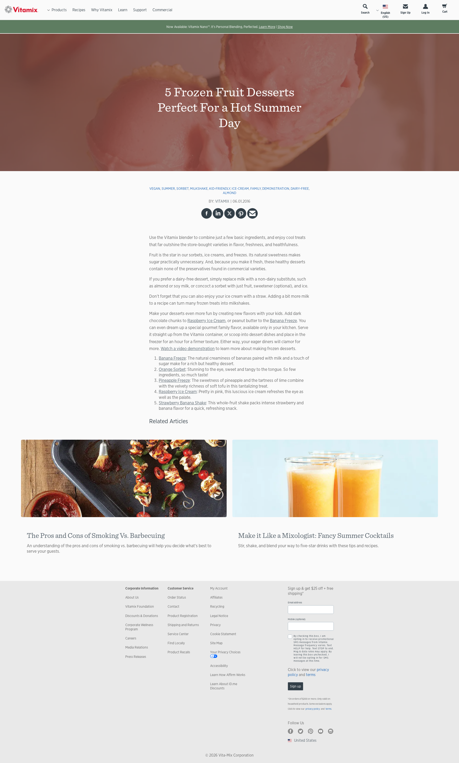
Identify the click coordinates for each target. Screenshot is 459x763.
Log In (425, 13)
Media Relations (136, 647)
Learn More (267, 27)
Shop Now (285, 27)
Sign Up (405, 13)
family (255, 188)
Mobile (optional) (297, 619)
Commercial (162, 9)
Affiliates (216, 597)
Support (140, 9)
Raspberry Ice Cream (206, 320)
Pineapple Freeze (174, 380)
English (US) (385, 15)
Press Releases (135, 657)
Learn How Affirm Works (227, 675)
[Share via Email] (252, 213)
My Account (219, 588)
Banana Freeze (283, 320)
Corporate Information (141, 588)
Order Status (177, 597)
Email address (295, 602)
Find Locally (176, 643)
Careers (130, 638)
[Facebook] (290, 731)
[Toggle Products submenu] (48, 10)
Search (365, 13)
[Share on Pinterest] (241, 213)
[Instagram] (330, 731)
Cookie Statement (223, 634)
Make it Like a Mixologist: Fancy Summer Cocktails (316, 535)
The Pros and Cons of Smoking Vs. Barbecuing (96, 535)
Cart (444, 12)
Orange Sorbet (172, 369)
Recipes (78, 9)
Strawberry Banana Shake (182, 403)
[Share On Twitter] (229, 213)
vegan (154, 188)
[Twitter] (300, 731)
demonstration (275, 188)
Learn (122, 9)
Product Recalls (179, 652)
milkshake (199, 188)
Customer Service (180, 588)
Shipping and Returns (183, 625)
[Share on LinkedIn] (218, 213)
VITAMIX (222, 201)
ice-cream (240, 188)
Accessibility (219, 666)
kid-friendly (219, 188)
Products (59, 9)
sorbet (182, 188)
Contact (173, 606)
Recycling (217, 606)
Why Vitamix (101, 9)
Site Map (216, 643)
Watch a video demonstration (188, 348)
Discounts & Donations (141, 616)
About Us (132, 597)
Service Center (178, 634)
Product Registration (183, 616)
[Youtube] (320, 731)
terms (311, 674)
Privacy (215, 625)
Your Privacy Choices (225, 652)
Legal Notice (219, 616)
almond (229, 193)
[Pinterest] (310, 731)
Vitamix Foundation (139, 606)
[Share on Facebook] (206, 213)
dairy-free (300, 188)
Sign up (295, 686)
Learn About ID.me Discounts (223, 686)
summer (168, 188)
